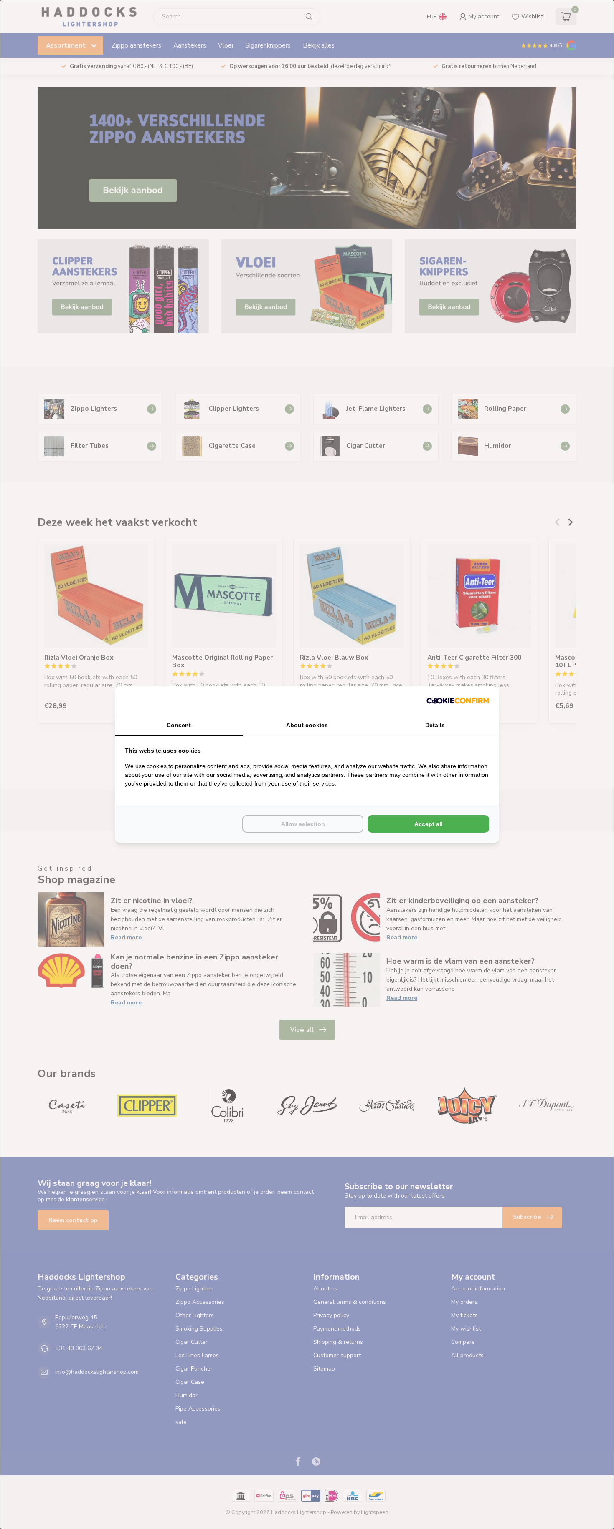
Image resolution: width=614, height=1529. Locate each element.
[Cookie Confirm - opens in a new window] (457, 700)
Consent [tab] (179, 725)
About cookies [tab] (307, 725)
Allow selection (303, 824)
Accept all (428, 824)
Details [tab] (435, 725)
